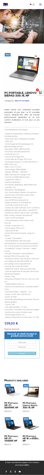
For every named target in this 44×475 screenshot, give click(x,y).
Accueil (8, 24)
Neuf (17, 101)
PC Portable (24, 101)
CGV (30, 462)
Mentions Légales (21, 462)
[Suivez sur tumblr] (15, 471)
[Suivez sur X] (11, 471)
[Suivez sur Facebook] (6, 471)
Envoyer (22, 353)
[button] (36, 56)
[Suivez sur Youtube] (20, 471)
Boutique (19, 24)
